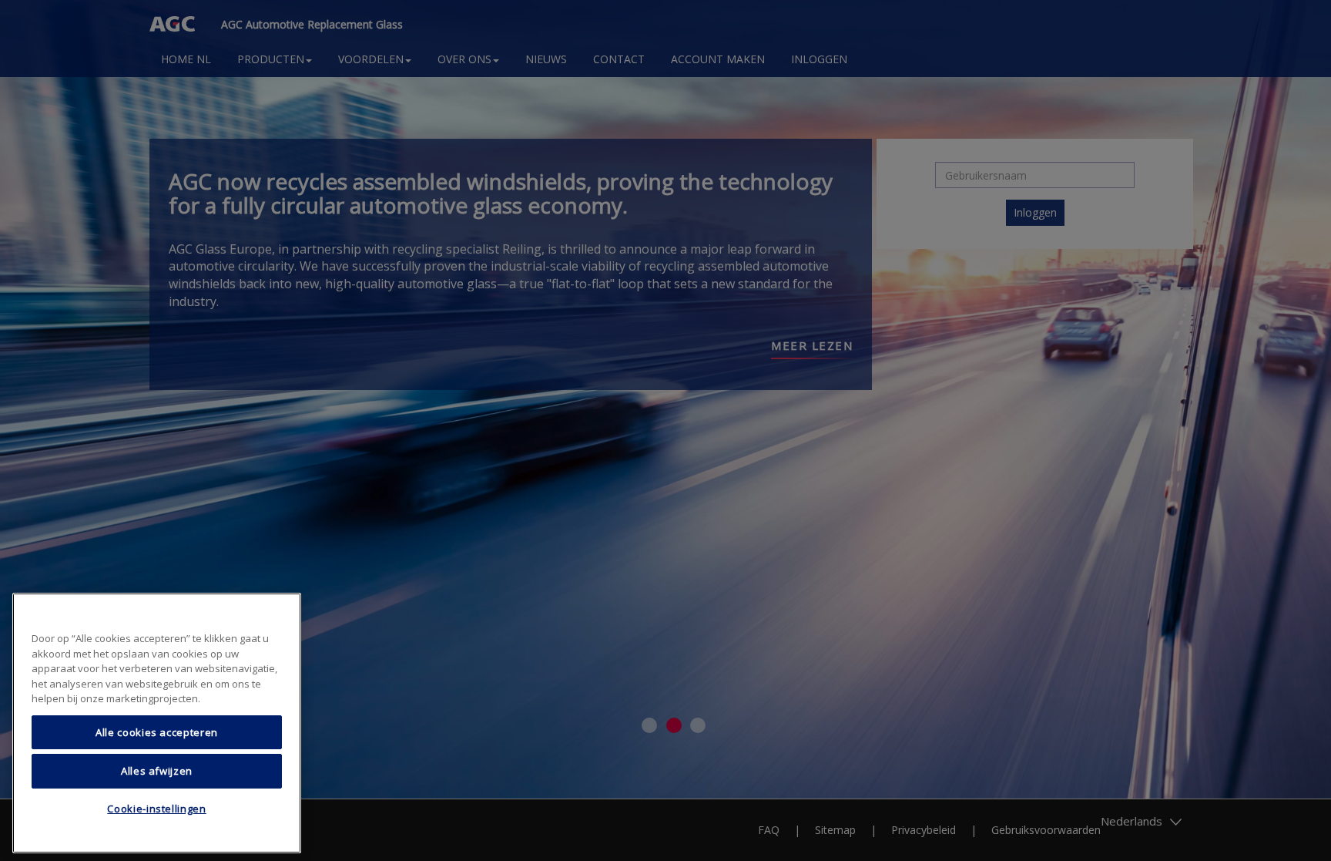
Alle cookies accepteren (157, 732)
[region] (156, 723)
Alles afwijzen (157, 771)
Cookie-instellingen (156, 809)
